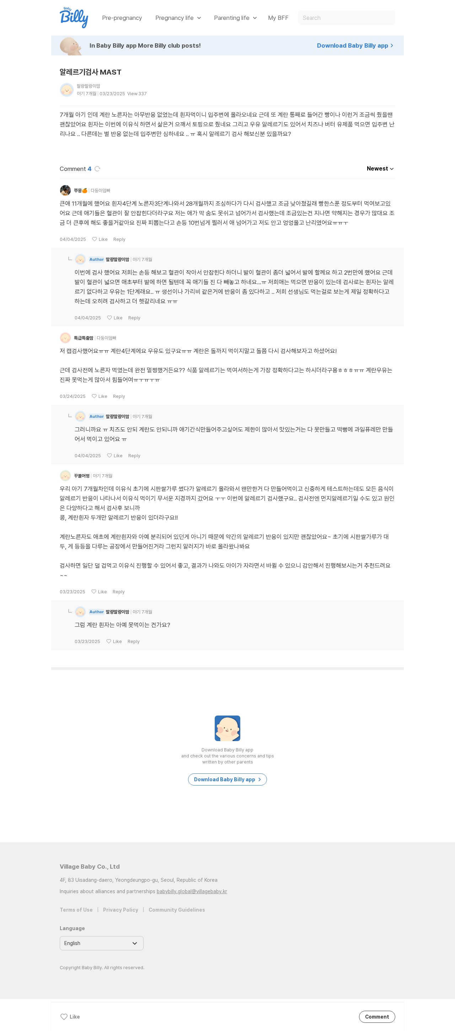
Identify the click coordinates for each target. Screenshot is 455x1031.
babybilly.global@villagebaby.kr (192, 891)
